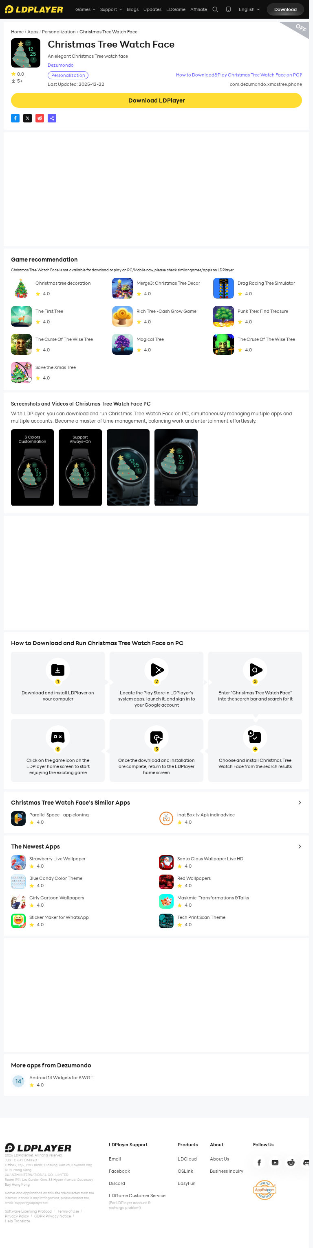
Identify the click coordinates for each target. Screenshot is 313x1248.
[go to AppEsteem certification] (264, 1190)
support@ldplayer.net (31, 1203)
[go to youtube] (275, 1162)
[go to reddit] (291, 1162)
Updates (152, 9)
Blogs (133, 9)
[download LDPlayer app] (228, 9)
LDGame (175, 9)
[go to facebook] (259, 1162)
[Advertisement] (156, 189)
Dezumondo (61, 65)
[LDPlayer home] (34, 9)
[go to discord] (307, 1162)
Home (17, 32)
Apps (32, 32)
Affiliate (198, 9)
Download (285, 9)
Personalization (59, 32)
